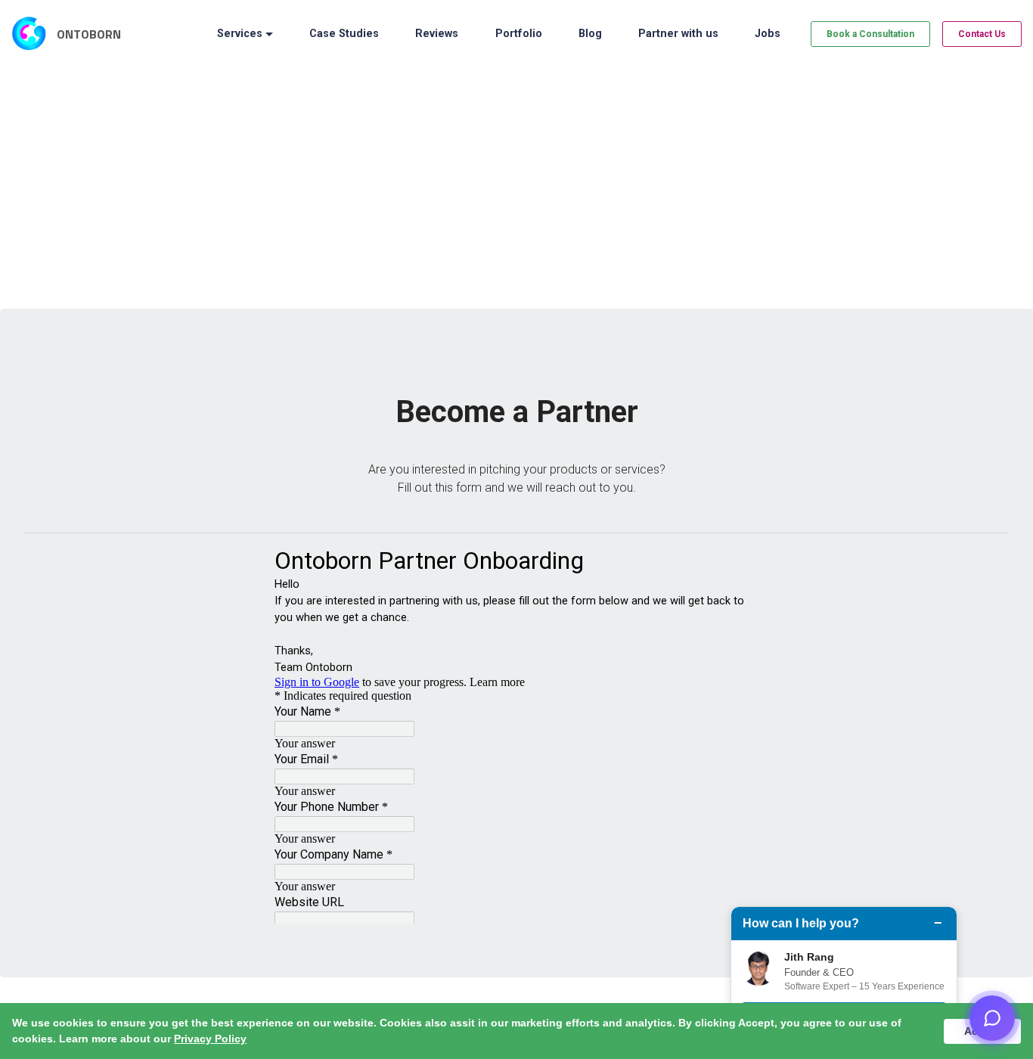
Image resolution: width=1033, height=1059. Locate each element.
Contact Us (982, 34)
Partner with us (678, 33)
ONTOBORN (89, 34)
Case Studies (344, 33)
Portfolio (518, 33)
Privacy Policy (210, 1039)
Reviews (436, 33)
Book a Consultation (870, 34)
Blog (590, 33)
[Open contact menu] (992, 1018)
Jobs (767, 33)
